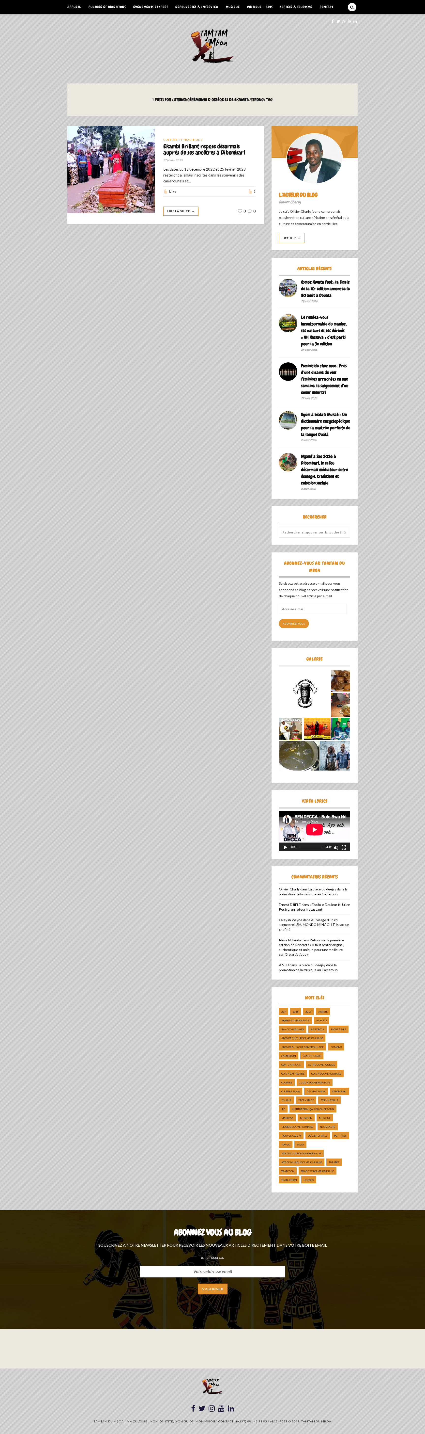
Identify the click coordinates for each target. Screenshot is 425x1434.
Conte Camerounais (321, 1064)
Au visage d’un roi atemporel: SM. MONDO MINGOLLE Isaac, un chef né (314, 925)
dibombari (339, 1091)
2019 (308, 1011)
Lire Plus (289, 238)
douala (286, 1100)
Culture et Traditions (107, 7)
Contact (326, 7)
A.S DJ (284, 965)
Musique (233, 7)
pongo (285, 1144)
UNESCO (309, 1179)
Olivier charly (317, 1135)
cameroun (288, 1055)
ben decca (317, 1029)
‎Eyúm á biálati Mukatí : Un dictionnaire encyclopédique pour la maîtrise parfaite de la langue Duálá (325, 424)
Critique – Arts (260, 7)
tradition (287, 1171)
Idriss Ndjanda (290, 940)
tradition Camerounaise (317, 1171)
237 (283, 1011)
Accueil (74, 7)
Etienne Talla (329, 1100)
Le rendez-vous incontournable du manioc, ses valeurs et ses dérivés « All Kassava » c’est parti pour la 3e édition (324, 330)
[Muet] (336, 847)
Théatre (334, 1162)
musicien (306, 1117)
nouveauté (327, 1126)
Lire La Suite (178, 211)
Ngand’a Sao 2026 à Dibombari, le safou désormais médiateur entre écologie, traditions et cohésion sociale (324, 469)
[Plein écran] (343, 847)
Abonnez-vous (294, 623)
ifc (283, 1109)
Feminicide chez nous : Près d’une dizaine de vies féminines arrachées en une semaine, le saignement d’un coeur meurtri (324, 379)
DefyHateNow (316, 1091)
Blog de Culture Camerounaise (302, 1038)
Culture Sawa (290, 1091)
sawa (300, 1144)
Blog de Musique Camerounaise (302, 1047)
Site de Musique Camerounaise (301, 1162)
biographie (338, 1029)
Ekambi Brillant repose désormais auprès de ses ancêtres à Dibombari (204, 150)
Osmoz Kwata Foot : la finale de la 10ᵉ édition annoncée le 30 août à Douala (325, 288)
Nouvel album (291, 1135)
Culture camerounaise (314, 1082)
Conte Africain (291, 1064)
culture (286, 1082)
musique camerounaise (297, 1126)
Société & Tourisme (296, 7)
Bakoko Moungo (292, 1029)
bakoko (321, 1020)
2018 (296, 1011)
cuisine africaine (292, 1073)
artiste (323, 1011)
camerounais (312, 1055)
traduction (289, 1179)
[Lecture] (285, 847)
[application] (314, 831)
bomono (336, 1047)
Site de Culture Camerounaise (301, 1153)
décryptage (306, 1100)
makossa (287, 1117)
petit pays (340, 1135)
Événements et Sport (150, 7)
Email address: (212, 1257)
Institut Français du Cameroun (313, 1109)
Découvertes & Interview (196, 7)
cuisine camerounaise (326, 1073)
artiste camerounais (295, 1020)
